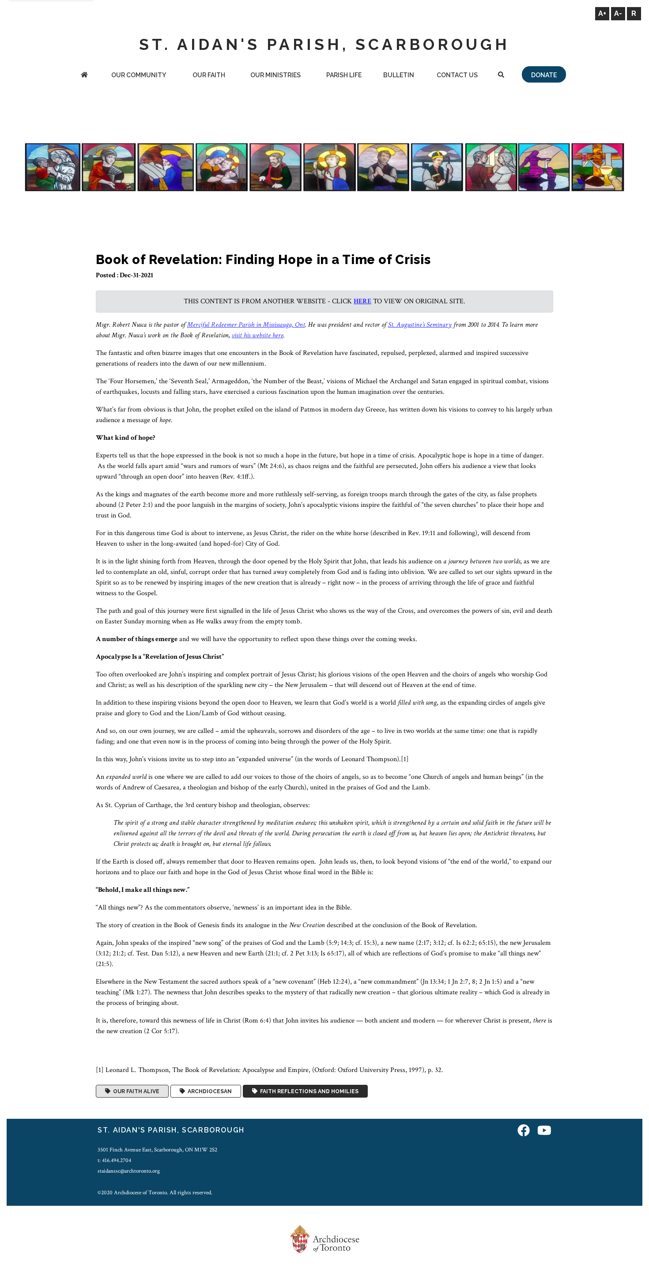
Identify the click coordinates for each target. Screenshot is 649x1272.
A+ (602, 13)
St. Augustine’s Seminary (420, 324)
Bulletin (398, 75)
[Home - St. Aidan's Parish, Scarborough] (84, 76)
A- (618, 13)
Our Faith (208, 75)
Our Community (138, 75)
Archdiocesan (208, 1091)
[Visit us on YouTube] (544, 1131)
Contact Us (457, 75)
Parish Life (344, 75)
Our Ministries (275, 75)
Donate (544, 75)
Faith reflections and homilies (307, 1091)
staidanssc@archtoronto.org (129, 1170)
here (362, 301)
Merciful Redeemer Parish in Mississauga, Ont (246, 324)
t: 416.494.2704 (114, 1160)
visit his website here (257, 335)
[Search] (501, 76)
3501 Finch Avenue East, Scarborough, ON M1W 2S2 (157, 1149)
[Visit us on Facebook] (523, 1131)
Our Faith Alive (134, 1091)
